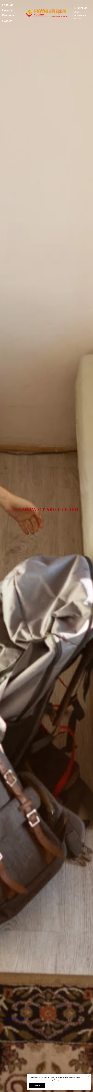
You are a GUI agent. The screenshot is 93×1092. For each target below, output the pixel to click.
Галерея (7, 20)
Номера (7, 10)
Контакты (8, 15)
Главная (7, 4)
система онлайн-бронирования (14, 1019)
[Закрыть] (89, 1076)
